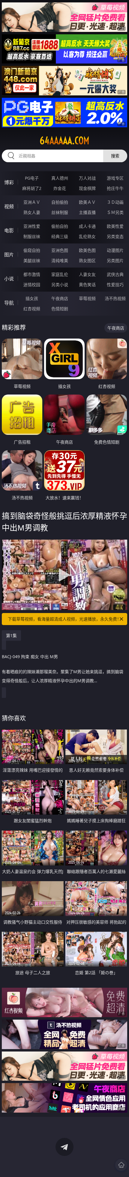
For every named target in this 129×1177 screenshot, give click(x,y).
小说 (9, 278)
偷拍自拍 (59, 226)
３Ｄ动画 (115, 202)
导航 (9, 302)
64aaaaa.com (64, 141)
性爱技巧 (115, 284)
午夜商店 (59, 298)
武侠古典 (115, 274)
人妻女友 (87, 274)
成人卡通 (87, 226)
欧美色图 (87, 250)
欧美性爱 (115, 226)
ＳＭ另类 (115, 212)
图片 (9, 254)
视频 (9, 206)
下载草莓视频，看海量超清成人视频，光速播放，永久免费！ (64, 619)
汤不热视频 (115, 298)
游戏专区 (115, 178)
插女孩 (32, 298)
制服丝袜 (31, 236)
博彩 (9, 182)
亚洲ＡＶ (31, 202)
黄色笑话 (87, 284)
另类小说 (59, 284)
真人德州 (59, 178)
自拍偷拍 (59, 202)
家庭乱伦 (59, 274)
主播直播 (87, 212)
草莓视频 (87, 298)
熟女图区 (87, 260)
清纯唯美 (59, 260)
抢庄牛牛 (115, 188)
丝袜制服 (59, 212)
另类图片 (115, 260)
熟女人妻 (31, 212)
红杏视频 (31, 308)
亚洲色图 (59, 250)
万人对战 (87, 178)
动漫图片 (115, 250)
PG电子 (32, 178)
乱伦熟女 (87, 236)
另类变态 (115, 236)
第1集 (11, 635)
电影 (9, 230)
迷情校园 (31, 284)
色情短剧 (59, 308)
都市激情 (31, 274)
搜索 (115, 156)
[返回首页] (121, 1165)
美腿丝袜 (31, 260)
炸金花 (59, 188)
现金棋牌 (87, 188)
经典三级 (59, 236)
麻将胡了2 (31, 188)
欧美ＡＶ (87, 202)
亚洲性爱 (31, 226)
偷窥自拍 (31, 250)
